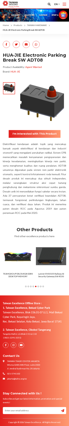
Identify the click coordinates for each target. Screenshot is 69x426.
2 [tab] (28, 286)
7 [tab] (40, 286)
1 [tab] (26, 286)
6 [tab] (38, 286)
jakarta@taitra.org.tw (17, 378)
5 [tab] (35, 286)
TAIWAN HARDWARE (37, 25)
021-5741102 (13, 373)
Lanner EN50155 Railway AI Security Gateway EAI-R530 (27, 275)
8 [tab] (43, 286)
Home (6, 25)
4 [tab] (33, 286)
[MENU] (64, 4)
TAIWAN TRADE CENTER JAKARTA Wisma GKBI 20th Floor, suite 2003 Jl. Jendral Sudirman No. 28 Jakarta (23, 365)
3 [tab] (30, 286)
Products (18, 25)
